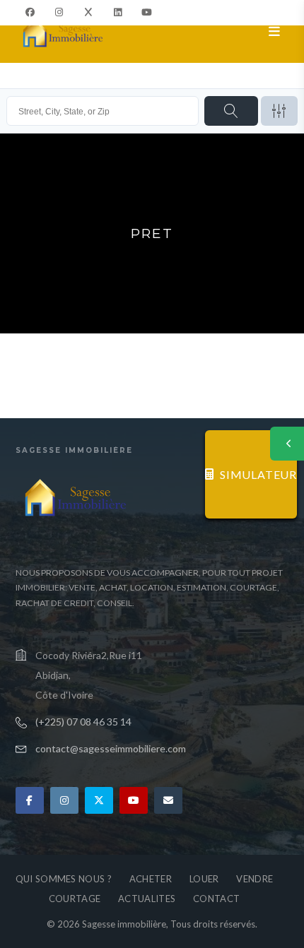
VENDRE (254, 878)
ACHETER (150, 878)
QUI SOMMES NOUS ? (64, 878)
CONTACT (216, 898)
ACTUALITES (146, 898)
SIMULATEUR (258, 474)
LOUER (204, 878)
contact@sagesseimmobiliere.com (110, 748)
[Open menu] (275, 32)
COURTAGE (74, 898)
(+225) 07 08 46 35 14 (83, 722)
